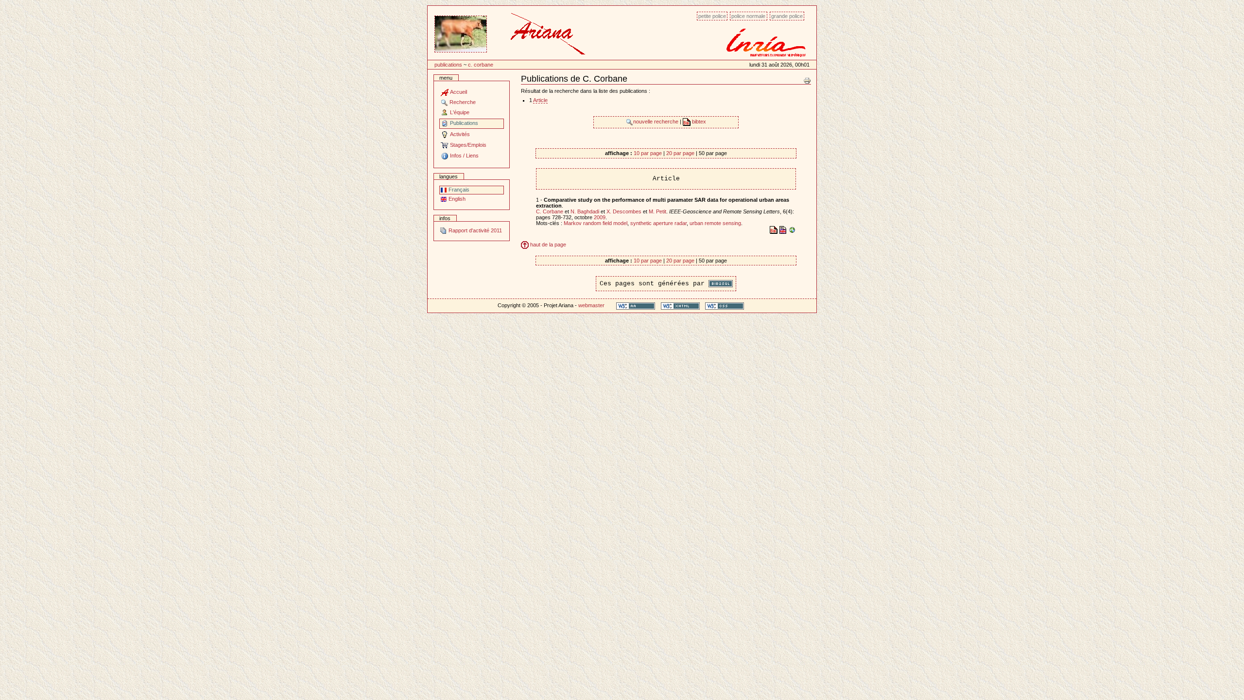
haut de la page (547, 244)
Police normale (748, 16)
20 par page (680, 153)
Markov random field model (595, 223)
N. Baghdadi (584, 211)
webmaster (591, 305)
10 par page (648, 153)
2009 (599, 217)
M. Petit (657, 211)
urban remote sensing (715, 223)
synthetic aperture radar (658, 223)
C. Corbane (480, 65)
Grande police (787, 16)
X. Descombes (623, 211)
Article (540, 100)
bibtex (698, 121)
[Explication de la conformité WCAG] (635, 305)
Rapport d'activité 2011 (474, 230)
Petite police (712, 16)
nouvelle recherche (656, 121)
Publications (448, 65)
